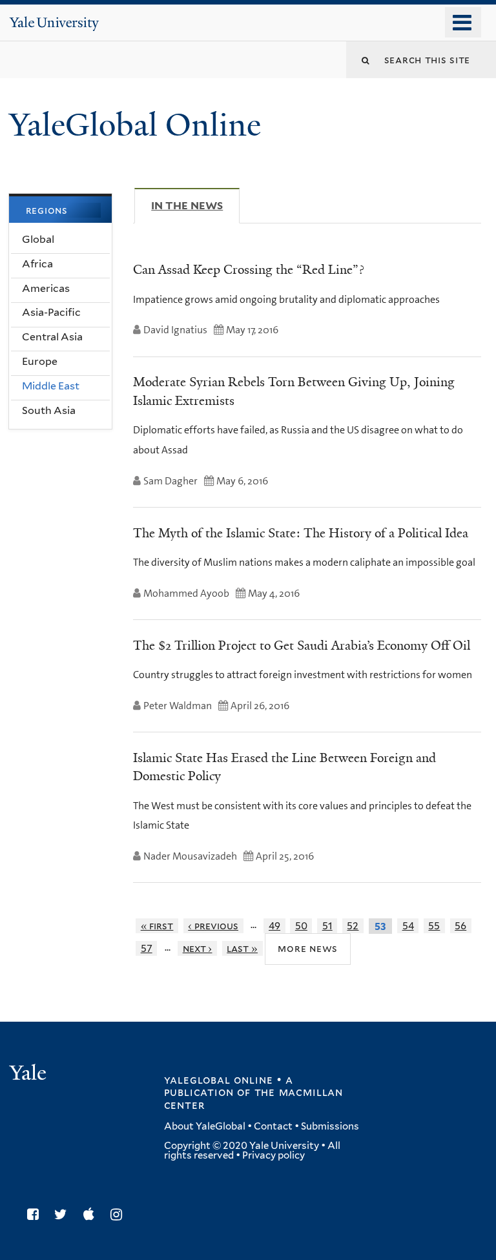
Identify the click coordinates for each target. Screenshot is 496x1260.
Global (38, 239)
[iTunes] (92, 1214)
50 (301, 926)
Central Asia (52, 337)
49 (274, 926)
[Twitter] (64, 1214)
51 (327, 926)
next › (197, 948)
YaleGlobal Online (135, 125)
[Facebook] (36, 1214)
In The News (195, 206)
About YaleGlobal (204, 1126)
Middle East (50, 386)
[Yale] (30, 1074)
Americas (46, 288)
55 (434, 926)
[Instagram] (119, 1214)
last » (242, 948)
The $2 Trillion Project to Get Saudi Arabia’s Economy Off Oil (301, 645)
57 (146, 948)
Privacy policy (273, 1155)
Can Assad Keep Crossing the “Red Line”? (248, 269)
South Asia (49, 410)
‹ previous (213, 926)
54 (408, 926)
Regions (47, 210)
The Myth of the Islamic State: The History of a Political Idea (300, 532)
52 (352, 926)
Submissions (330, 1126)
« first (157, 926)
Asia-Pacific (51, 312)
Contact (273, 1126)
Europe (39, 361)
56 (460, 926)
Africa (37, 264)
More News (308, 948)
